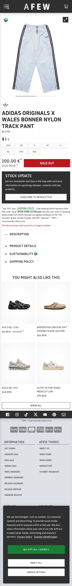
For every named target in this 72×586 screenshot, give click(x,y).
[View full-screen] (65, 19)
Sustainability (21, 254)
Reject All (36, 563)
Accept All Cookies (36, 549)
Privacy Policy (24, 536)
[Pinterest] (54, 414)
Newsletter (46, 466)
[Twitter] (36, 414)
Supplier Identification (45, 536)
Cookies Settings (36, 572)
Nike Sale (9, 460)
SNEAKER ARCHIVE (13, 495)
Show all (36, 405)
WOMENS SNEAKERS (13, 477)
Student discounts (49, 471)
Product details (22, 246)
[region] (36, 544)
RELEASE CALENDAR (13, 483)
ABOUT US (44, 448)
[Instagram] (17, 414)
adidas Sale (10, 466)
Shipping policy (21, 261)
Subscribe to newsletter (36, 197)
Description (19, 234)
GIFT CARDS (9, 448)
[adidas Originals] (5, 105)
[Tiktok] (26, 414)
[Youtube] (45, 414)
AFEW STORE (37, 6)
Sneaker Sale (11, 454)
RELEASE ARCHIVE (12, 489)
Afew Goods (46, 460)
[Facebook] (8, 414)
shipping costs (25, 208)
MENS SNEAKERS (12, 471)
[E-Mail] (64, 414)
